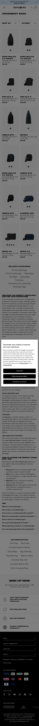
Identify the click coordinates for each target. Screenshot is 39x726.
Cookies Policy (7, 365)
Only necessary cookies (19, 376)
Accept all (19, 371)
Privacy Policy (24, 363)
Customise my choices (19, 382)
